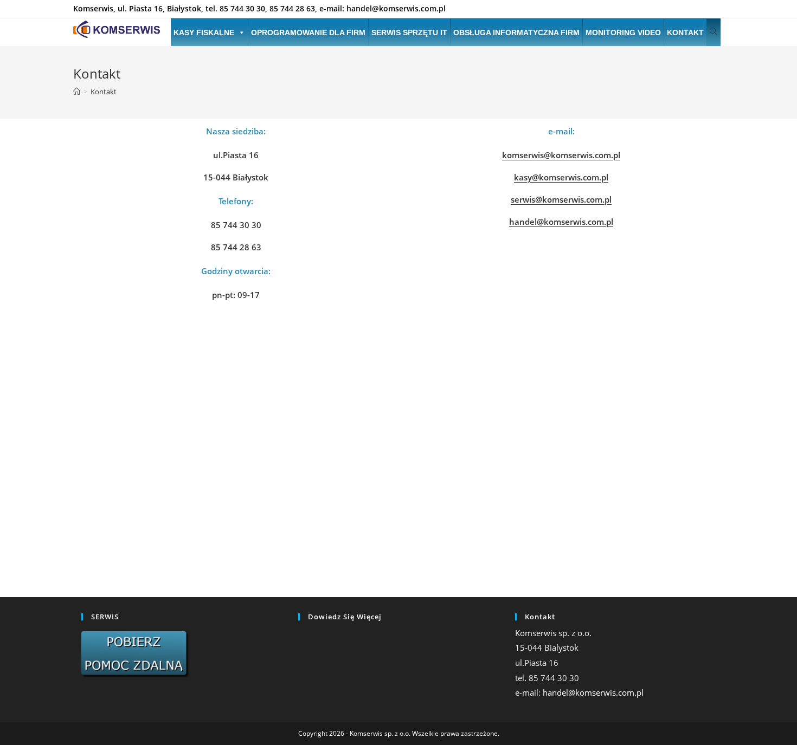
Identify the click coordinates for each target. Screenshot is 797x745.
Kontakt (685, 32)
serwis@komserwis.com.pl (561, 199)
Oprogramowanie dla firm (308, 32)
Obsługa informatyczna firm (516, 32)
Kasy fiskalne (203, 32)
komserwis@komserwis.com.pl (561, 155)
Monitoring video (623, 32)
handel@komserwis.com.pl (561, 221)
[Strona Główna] (76, 91)
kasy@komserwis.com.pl (561, 177)
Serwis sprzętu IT (409, 32)
